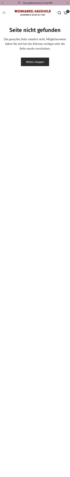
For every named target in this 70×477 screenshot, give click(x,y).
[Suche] (59, 12)
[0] (64, 12)
